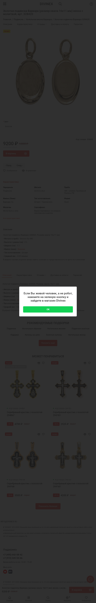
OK (48, 309)
